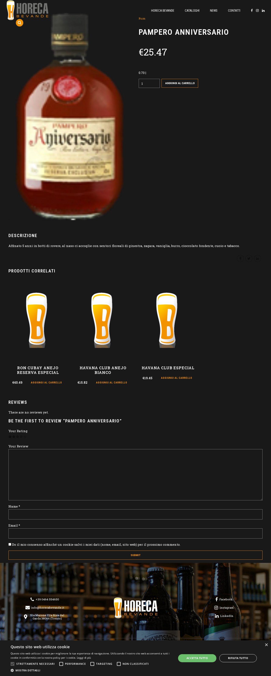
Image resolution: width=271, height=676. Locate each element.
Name (14, 506)
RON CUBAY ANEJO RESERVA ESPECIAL (38, 370)
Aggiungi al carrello (180, 83)
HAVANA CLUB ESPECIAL (168, 367)
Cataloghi (192, 10)
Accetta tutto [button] (197, 658)
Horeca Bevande (162, 10)
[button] (91, 670)
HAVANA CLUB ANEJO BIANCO (103, 370)
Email (14, 525)
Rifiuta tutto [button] (238, 658)
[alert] (135, 658)
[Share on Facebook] (240, 258)
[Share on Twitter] (248, 258)
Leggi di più (84, 657)
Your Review (18, 446)
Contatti (234, 10)
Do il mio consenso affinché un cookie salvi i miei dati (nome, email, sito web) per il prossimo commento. (96, 544)
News (213, 10)
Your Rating (18, 431)
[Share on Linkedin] (257, 258)
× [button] (266, 645)
